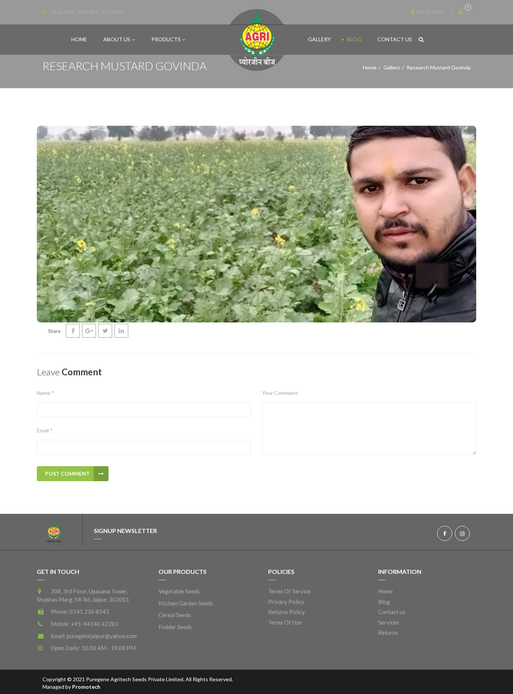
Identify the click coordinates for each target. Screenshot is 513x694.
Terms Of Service (289, 591)
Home (79, 39)
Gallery (319, 39)
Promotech (86, 686)
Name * (45, 393)
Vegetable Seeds (179, 591)
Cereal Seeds (174, 614)
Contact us (394, 39)
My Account (430, 11)
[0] (461, 11)
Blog (354, 39)
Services (388, 622)
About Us (116, 39)
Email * (45, 430)
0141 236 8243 (89, 611)
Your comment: (280, 393)
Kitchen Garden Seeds (185, 603)
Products (166, 39)
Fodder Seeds (175, 626)
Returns (388, 632)
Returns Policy (286, 611)
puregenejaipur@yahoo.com (102, 635)
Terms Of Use (285, 622)
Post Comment (67, 473)
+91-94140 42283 (94, 623)
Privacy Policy (286, 601)
